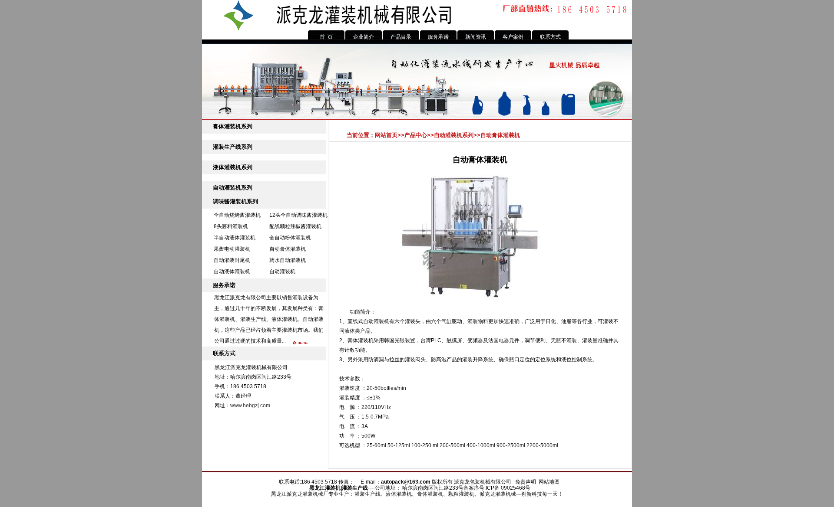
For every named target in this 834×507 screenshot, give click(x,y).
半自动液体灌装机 (234, 238)
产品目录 (401, 37)
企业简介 (363, 37)
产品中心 (415, 135)
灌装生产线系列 (232, 147)
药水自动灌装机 (287, 260)
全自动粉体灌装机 (290, 238)
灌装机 (333, 488)
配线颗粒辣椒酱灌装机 (295, 226)
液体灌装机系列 (232, 167)
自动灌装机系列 (232, 187)
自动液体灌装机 (232, 271)
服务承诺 (438, 37)
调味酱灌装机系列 (235, 201)
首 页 (326, 37)
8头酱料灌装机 (231, 226)
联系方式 (550, 37)
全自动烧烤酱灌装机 (237, 215)
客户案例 (513, 37)
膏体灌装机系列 (232, 126)
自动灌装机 (282, 271)
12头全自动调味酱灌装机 (298, 215)
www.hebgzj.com (250, 405)
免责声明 (525, 482)
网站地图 (549, 482)
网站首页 (386, 135)
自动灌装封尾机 (232, 260)
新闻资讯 (475, 37)
